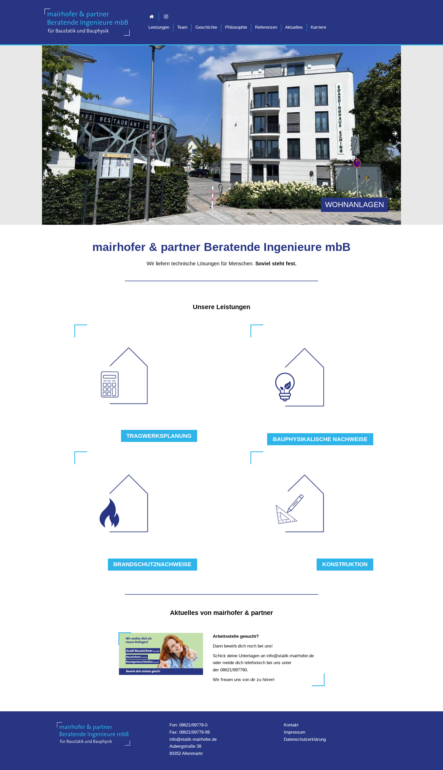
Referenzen (266, 27)
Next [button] (394, 134)
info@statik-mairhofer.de (193, 739)
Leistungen (158, 27)
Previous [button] (48, 134)
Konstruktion (345, 564)
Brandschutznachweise (152, 564)
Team (182, 27)
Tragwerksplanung (159, 436)
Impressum (294, 732)
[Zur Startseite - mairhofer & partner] (87, 21)
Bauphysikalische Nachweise (320, 439)
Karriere (318, 27)
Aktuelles (294, 27)
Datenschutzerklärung (305, 739)
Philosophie (236, 27)
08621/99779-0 (193, 725)
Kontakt (291, 725)
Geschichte (206, 27)
